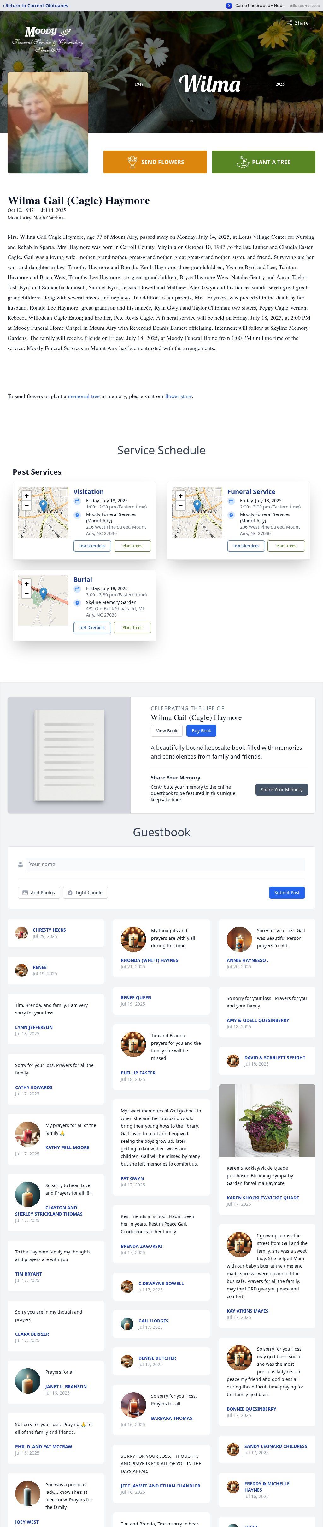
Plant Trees (132, 546)
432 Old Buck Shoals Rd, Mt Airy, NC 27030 (115, 612)
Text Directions (92, 546)
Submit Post (287, 893)
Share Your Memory (281, 789)
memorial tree (84, 396)
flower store (178, 396)
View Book (166, 731)
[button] (43, 506)
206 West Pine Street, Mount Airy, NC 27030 (116, 530)
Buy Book (201, 731)
